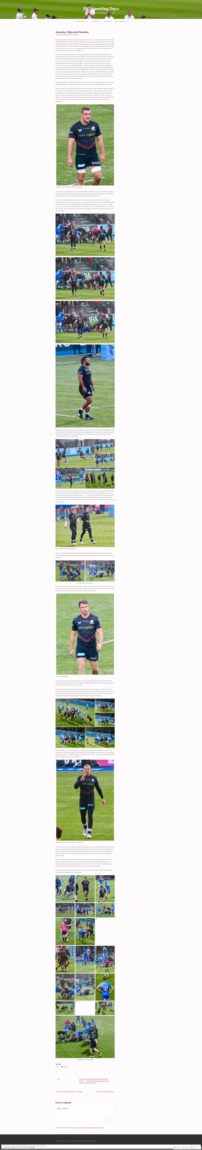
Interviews (107, 21)
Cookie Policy (32, 1147)
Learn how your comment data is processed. (90, 1127)
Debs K (76, 34)
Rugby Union (105, 1081)
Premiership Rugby (90, 1079)
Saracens (99, 1079)
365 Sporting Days (101, 8)
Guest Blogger (96, 21)
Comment (109, 1120)
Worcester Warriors (91, 1083)
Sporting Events (81, 21)
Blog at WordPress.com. (62, 1141)
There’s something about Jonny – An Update (69, 1091)
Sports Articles (120, 21)
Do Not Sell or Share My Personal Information (83, 1141)
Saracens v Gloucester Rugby (105, 1091)
